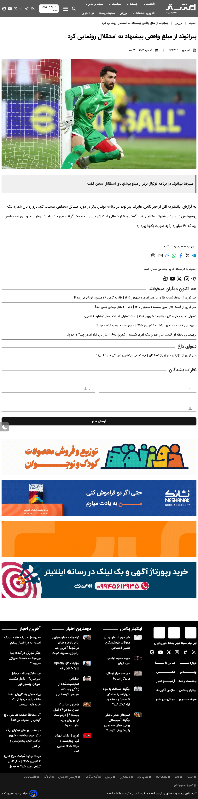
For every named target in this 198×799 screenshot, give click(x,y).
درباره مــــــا (188, 663)
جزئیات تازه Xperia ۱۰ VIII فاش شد (66, 666)
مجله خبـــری (187, 699)
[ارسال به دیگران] (160, 257)
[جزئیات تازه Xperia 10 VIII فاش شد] (87, 663)
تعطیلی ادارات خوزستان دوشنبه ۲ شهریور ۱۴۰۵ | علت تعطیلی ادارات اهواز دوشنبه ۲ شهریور (140, 316)
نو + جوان (88, 13)
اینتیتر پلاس (131, 629)
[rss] (33, 8)
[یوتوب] (10, 9)
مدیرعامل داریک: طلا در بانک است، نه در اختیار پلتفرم (22, 640)
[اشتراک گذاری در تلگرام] (194, 257)
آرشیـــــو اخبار (165, 681)
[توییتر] (16, 8)
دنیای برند (142, 777)
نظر (190, 408)
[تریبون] (99, 580)
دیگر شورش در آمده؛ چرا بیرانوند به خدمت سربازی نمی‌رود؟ (25, 658)
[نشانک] (99, 498)
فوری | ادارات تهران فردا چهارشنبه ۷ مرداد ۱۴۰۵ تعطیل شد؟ (67, 743)
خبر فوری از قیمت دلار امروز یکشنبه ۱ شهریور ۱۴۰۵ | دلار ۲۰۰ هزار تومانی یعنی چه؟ (145, 307)
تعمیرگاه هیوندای (183, 785)
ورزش (123, 13)
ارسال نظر (99, 421)
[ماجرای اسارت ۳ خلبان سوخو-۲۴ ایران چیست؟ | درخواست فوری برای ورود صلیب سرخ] (87, 704)
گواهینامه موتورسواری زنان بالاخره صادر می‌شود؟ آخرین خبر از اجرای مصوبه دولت (65, 645)
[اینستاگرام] (21, 8)
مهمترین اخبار (78, 629)
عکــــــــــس (165, 672)
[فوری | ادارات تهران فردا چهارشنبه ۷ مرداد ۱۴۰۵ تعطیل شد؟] (87, 735)
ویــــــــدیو (188, 672)
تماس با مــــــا (165, 663)
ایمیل (87, 388)
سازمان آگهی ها (165, 690)
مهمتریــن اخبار (165, 699)
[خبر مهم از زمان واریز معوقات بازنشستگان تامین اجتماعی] (138, 637)
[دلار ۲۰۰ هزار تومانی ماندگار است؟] (138, 673)
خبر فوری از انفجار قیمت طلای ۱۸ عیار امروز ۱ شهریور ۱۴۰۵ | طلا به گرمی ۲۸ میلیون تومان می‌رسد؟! (135, 297)
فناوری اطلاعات (145, 13)
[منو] (65, 8)
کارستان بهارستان (67, 777)
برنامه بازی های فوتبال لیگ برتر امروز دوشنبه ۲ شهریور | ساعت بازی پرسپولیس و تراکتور (23, 738)
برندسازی (125, 777)
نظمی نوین (30, 777)
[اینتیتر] (180, 9)
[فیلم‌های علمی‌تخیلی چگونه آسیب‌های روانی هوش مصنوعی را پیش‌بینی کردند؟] (138, 714)
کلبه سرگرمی (91, 777)
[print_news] (153, 256)
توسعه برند (161, 777)
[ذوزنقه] (99, 457)
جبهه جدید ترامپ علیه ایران (119, 661)
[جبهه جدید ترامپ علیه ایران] (138, 658)
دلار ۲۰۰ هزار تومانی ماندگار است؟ (118, 676)
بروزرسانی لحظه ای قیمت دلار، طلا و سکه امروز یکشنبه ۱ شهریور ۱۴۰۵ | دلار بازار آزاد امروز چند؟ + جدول (131, 334)
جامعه (134, 4)
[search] (74, 8)
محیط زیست (107, 13)
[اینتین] (99, 539)
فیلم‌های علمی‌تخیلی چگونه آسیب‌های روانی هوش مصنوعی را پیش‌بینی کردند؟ (117, 722)
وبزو (176, 777)
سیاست (117, 4)
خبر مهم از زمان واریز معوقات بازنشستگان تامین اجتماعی (117, 643)
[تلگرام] (27, 8)
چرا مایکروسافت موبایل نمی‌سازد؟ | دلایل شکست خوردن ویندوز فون (25, 679)
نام (191, 388)
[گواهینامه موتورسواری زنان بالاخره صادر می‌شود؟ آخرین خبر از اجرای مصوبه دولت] (87, 637)
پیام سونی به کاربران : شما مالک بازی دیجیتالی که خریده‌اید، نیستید (24, 699)
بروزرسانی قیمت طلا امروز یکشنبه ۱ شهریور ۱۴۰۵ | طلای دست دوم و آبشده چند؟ (146, 325)
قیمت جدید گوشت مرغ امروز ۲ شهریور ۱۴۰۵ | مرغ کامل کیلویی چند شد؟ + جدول (22, 761)
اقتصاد (150, 4)
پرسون (108, 777)
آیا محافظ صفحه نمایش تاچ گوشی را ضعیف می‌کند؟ (22, 717)
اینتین (190, 777)
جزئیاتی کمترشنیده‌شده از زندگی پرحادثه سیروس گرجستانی (67, 686)
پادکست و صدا (187, 681)
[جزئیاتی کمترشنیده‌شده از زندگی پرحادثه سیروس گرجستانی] (87, 678)
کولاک (47, 777)
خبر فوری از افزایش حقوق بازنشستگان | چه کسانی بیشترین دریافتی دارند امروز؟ (146, 355)
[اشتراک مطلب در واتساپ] (174, 257)
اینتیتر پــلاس (187, 690)
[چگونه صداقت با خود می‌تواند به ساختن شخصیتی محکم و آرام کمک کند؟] (138, 689)
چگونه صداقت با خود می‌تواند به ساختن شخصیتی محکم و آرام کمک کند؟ (116, 697)
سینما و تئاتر (96, 4)
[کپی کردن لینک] (167, 257)
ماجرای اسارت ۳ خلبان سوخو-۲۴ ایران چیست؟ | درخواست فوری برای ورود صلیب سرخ (66, 715)
